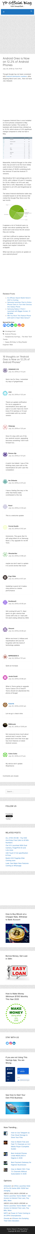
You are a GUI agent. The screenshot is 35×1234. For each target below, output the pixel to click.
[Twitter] (8, 325)
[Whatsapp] (15, 325)
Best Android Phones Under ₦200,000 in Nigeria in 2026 (19, 1155)
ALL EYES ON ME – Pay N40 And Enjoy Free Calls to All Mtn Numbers (17, 840)
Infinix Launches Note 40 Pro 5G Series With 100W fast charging (17, 1188)
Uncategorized (10, 331)
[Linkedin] (12, 325)
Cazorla (11, 704)
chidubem (7, 1186)
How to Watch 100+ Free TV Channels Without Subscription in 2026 (20, 1171)
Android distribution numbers (16, 76)
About (14, 1229)
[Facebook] (4, 325)
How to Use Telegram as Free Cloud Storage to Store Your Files (20, 1135)
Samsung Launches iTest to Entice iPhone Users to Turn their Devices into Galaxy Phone (19, 304)
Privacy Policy (22, 1229)
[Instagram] (19, 325)
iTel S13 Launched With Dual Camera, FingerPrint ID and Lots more (16, 847)
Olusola (6, 1218)
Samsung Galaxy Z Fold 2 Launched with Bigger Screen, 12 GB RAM (18, 311)
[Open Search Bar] (31, 11)
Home (9, 1229)
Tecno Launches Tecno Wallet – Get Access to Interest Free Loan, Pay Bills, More (17, 1198)
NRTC (6, 1213)
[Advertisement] (17, 33)
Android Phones (10, 334)
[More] (22, 325)
